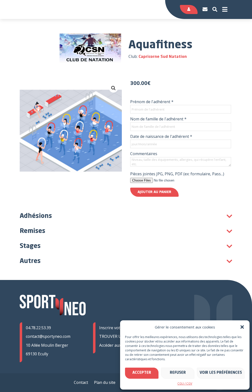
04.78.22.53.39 (38, 327)
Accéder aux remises (118, 345)
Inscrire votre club (116, 327)
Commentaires (143, 153)
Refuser (178, 373)
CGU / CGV (184, 383)
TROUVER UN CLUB (117, 336)
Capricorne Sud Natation (163, 57)
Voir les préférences (221, 373)
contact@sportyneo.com (48, 336)
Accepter (141, 373)
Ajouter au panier (154, 192)
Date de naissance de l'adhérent (161, 136)
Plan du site (104, 382)
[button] (242, 327)
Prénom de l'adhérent (151, 101)
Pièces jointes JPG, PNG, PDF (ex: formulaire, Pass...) (177, 174)
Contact (81, 382)
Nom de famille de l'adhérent (158, 119)
